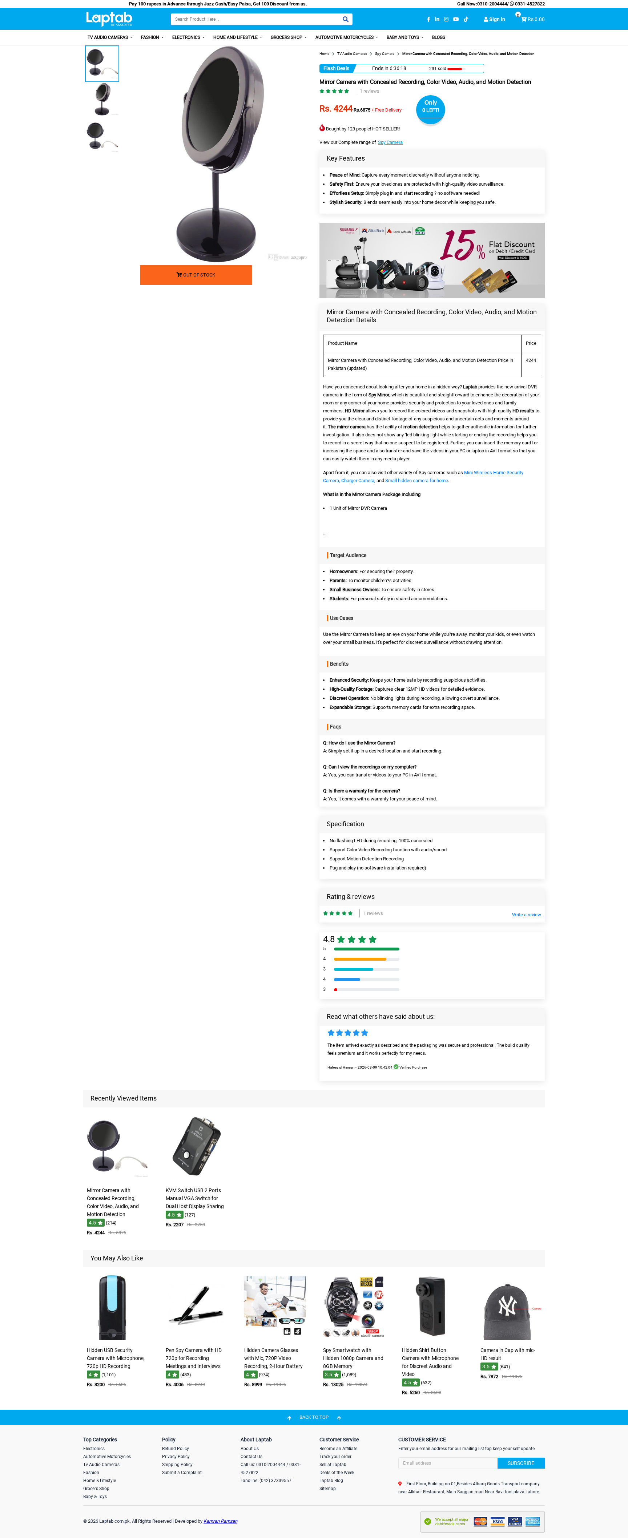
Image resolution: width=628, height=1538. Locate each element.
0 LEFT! (430, 110)
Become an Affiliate (338, 1448)
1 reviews (369, 91)
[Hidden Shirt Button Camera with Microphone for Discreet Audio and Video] (432, 1338)
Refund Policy (175, 1448)
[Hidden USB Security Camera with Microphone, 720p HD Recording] (117, 1338)
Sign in (496, 19)
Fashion (150, 37)
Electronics (186, 37)
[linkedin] (437, 19)
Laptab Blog (331, 1480)
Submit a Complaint (182, 1472)
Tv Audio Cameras (101, 1464)
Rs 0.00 (536, 19)
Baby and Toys (403, 37)
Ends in (380, 68)
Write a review (526, 914)
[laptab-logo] (109, 19)
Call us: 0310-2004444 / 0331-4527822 (271, 1468)
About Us (250, 1448)
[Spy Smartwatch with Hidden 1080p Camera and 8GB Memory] (353, 1338)
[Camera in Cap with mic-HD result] (511, 1338)
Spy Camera (390, 142)
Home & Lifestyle (99, 1480)
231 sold (437, 68)
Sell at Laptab (332, 1464)
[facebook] (428, 19)
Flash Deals (336, 68)
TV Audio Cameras (108, 37)
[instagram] (446, 19)
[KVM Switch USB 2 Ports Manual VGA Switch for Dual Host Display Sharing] (196, 1178)
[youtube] (456, 19)
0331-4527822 (529, 4)
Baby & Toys (95, 1496)
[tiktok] (466, 19)
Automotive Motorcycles (345, 37)
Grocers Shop (287, 37)
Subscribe (521, 1463)
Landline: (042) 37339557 (266, 1480)
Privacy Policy (176, 1456)
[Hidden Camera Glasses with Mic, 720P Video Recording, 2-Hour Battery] (274, 1338)
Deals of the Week (336, 1472)
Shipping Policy (177, 1464)
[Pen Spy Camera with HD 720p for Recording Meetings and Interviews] (196, 1338)
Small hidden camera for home (416, 480)
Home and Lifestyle (236, 37)
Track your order (335, 1456)
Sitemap (327, 1488)
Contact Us (251, 1456)
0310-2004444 (492, 4)
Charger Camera (357, 480)
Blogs (438, 37)
